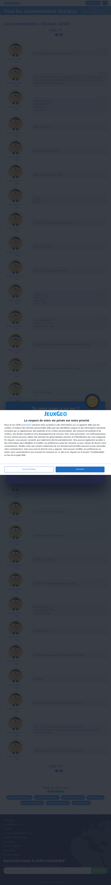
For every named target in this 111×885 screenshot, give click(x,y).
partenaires (26, 425)
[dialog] (55, 442)
